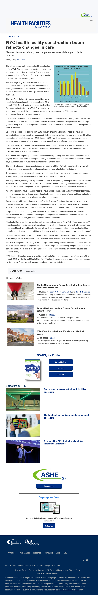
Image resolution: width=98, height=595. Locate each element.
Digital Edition (49, 355)
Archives (60, 368)
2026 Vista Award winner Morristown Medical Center (60, 332)
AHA (65, 553)
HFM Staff (51, 315)
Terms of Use (74, 570)
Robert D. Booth (55, 292)
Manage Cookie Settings (47, 573)
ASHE (58, 553)
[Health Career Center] (49, 475)
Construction (30, 271)
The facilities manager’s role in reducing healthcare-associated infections (63, 286)
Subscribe (49, 526)
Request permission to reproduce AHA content (63, 589)
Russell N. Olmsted (83, 292)
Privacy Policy (21, 570)
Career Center (49, 486)
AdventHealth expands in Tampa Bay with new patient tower (61, 309)
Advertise (49, 553)
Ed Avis (52, 338)
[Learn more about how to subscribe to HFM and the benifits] (49, 508)
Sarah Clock (66, 292)
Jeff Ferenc (20, 59)
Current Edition (60, 362)
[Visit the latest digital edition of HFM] (33, 369)
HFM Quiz (61, 374)
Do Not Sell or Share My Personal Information (48, 570)
